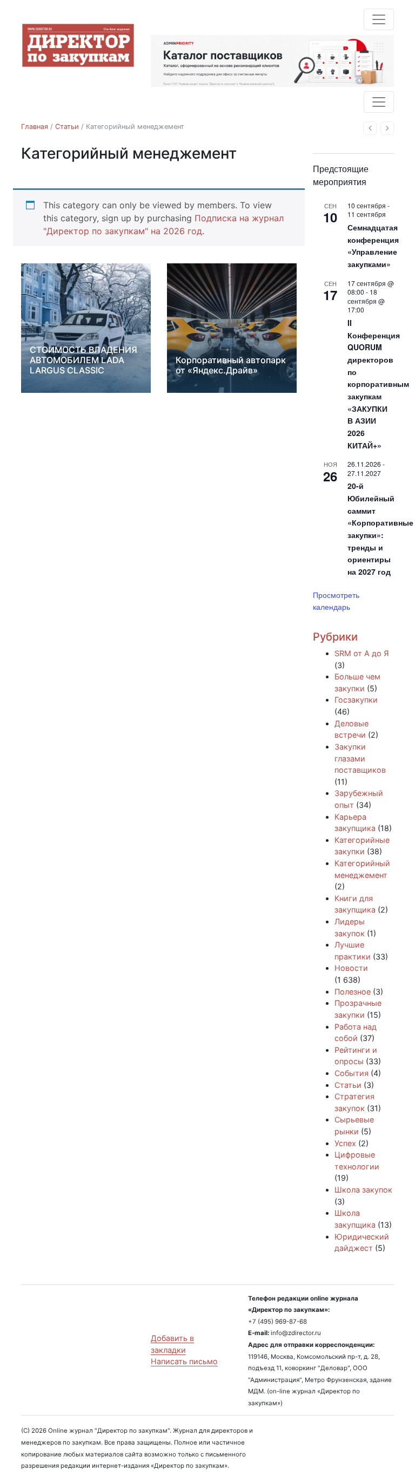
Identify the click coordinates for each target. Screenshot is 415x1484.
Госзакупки (356, 699)
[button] (370, 128)
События (351, 1073)
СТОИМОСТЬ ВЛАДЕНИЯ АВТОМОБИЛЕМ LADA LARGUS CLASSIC (83, 360)
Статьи (67, 126)
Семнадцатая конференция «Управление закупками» (373, 245)
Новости (351, 967)
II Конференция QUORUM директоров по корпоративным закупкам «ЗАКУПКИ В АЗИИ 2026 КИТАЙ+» (378, 384)
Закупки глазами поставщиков (360, 758)
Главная (34, 126)
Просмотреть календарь (336, 600)
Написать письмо (184, 1361)
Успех (345, 1143)
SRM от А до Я (361, 653)
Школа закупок (363, 1189)
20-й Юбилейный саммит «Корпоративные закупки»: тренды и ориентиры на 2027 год (380, 528)
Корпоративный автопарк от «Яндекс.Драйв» (231, 365)
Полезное (352, 991)
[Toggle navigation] (379, 19)
